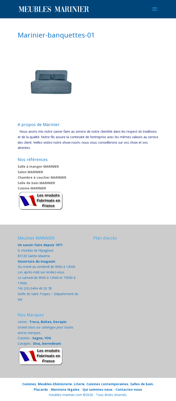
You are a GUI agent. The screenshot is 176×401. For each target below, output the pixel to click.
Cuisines (29, 384)
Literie (79, 384)
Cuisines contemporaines (107, 384)
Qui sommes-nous (97, 389)
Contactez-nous (129, 389)
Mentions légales (65, 389)
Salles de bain (141, 384)
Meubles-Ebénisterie (55, 384)
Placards (41, 389)
